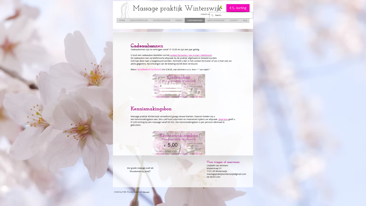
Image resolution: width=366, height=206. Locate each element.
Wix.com (146, 192)
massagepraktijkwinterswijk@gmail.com (226, 174)
